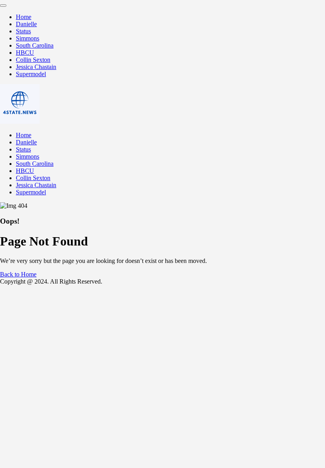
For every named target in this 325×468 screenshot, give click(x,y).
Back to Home (18, 274)
